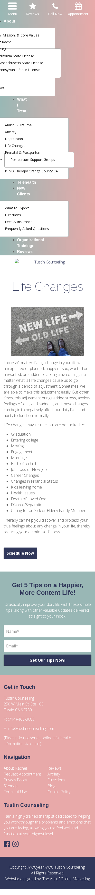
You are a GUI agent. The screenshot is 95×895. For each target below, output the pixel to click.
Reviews (25, 252)
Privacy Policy (15, 780)
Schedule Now (20, 553)
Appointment (78, 14)
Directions (13, 215)
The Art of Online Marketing (66, 879)
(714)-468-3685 (21, 719)
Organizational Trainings (30, 243)
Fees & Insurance (18, 221)
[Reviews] (32, 7)
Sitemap (11, 785)
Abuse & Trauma (18, 125)
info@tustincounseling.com (31, 728)
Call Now (55, 14)
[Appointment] (78, 7)
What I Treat (22, 105)
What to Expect (17, 208)
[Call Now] (55, 7)
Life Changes (15, 145)
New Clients (23, 191)
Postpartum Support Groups (32, 159)
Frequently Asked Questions (27, 228)
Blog (51, 785)
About (9, 21)
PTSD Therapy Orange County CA (31, 171)
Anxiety (10, 132)
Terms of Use (15, 791)
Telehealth (26, 182)
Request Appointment (22, 774)
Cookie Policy (59, 791)
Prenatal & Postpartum (23, 152)
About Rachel (15, 768)
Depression (14, 138)
